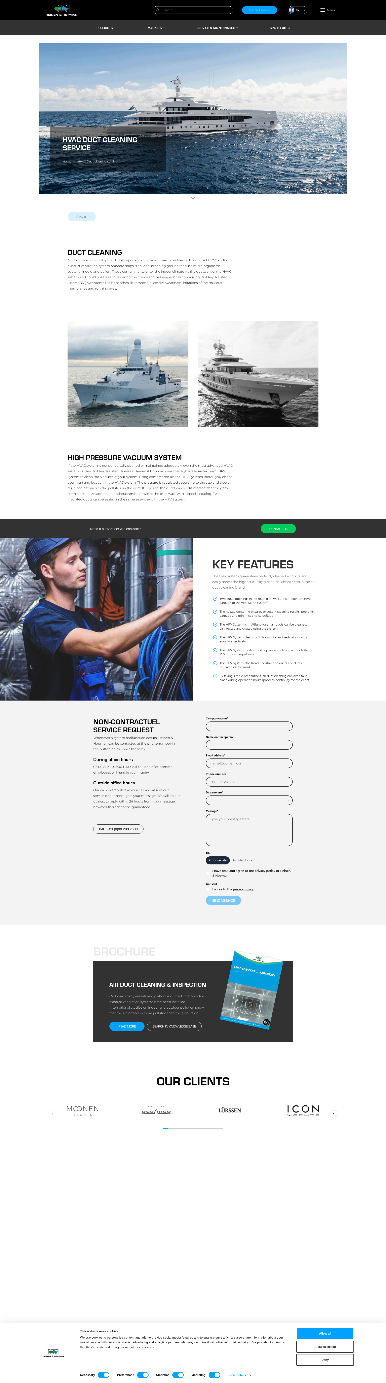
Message (212, 811)
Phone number (216, 774)
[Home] (95, 10)
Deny (325, 1359)
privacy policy (265, 871)
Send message (223, 900)
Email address (215, 755)
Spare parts (280, 28)
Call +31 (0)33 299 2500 (118, 829)
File (208, 853)
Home (67, 161)
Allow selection (325, 1346)
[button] (297, 10)
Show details (237, 1375)
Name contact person (220, 737)
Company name (217, 718)
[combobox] (208, 800)
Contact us (278, 528)
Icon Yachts (303, 1110)
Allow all (325, 1333)
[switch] (143, 1375)
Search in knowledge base (174, 1026)
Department (214, 792)
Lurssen (230, 1110)
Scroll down (193, 198)
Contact (81, 216)
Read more (127, 1026)
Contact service (260, 10)
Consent (211, 884)
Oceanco (156, 1110)
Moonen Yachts (82, 1110)
